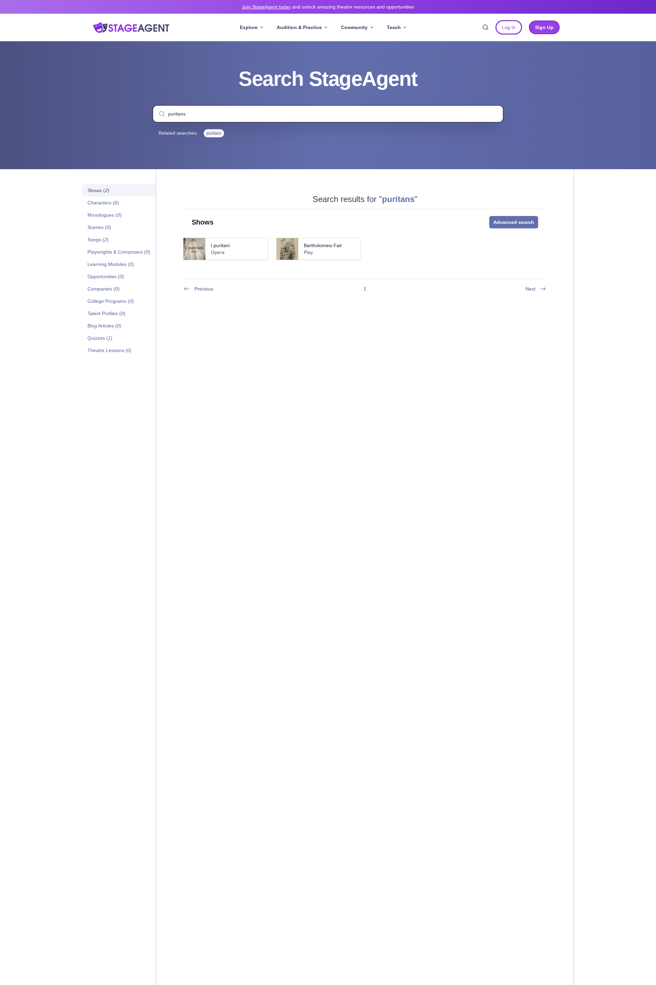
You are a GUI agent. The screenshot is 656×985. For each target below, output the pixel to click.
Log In (509, 27)
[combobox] (328, 114)
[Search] (485, 27)
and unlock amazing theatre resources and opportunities (328, 7)
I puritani (220, 245)
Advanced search (513, 222)
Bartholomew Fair (323, 245)
